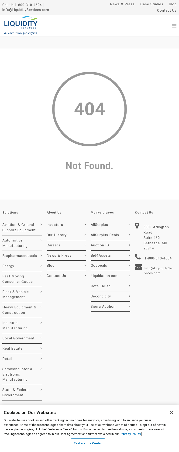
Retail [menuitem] (7, 359)
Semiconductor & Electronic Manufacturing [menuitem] (17, 374)
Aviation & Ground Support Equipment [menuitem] (19, 227)
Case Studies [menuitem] (151, 4)
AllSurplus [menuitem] (99, 225)
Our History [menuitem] (57, 235)
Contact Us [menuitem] (167, 10)
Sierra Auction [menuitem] (103, 306)
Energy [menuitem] (8, 266)
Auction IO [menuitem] (100, 245)
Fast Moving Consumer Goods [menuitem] (17, 279)
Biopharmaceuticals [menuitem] (19, 256)
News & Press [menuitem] (122, 4)
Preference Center (88, 443)
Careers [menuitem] (53, 245)
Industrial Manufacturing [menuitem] (15, 325)
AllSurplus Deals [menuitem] (105, 235)
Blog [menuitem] (173, 4)
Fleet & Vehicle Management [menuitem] (15, 294)
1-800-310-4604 (28, 5)
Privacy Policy (130, 434)
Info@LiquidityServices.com (25, 10)
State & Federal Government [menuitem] (16, 392)
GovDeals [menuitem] (99, 265)
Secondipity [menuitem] (101, 296)
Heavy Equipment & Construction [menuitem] (19, 310)
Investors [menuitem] (55, 225)
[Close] (171, 412)
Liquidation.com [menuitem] (105, 276)
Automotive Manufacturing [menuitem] (15, 243)
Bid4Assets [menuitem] (101, 255)
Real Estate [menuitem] (12, 348)
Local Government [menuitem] (18, 338)
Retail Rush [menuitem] (101, 286)
